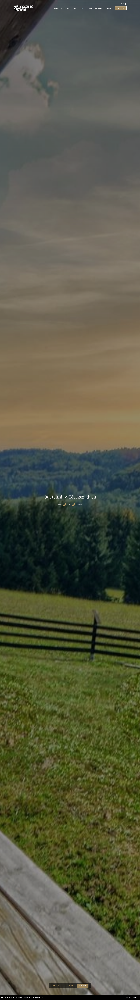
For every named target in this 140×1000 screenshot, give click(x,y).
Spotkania (98, 8)
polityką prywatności (36, 997)
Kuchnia (90, 8)
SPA (74, 8)
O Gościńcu (56, 8)
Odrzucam (128, 997)
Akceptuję (136, 997)
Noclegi (67, 8)
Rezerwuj (120, 8)
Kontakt (109, 8)
